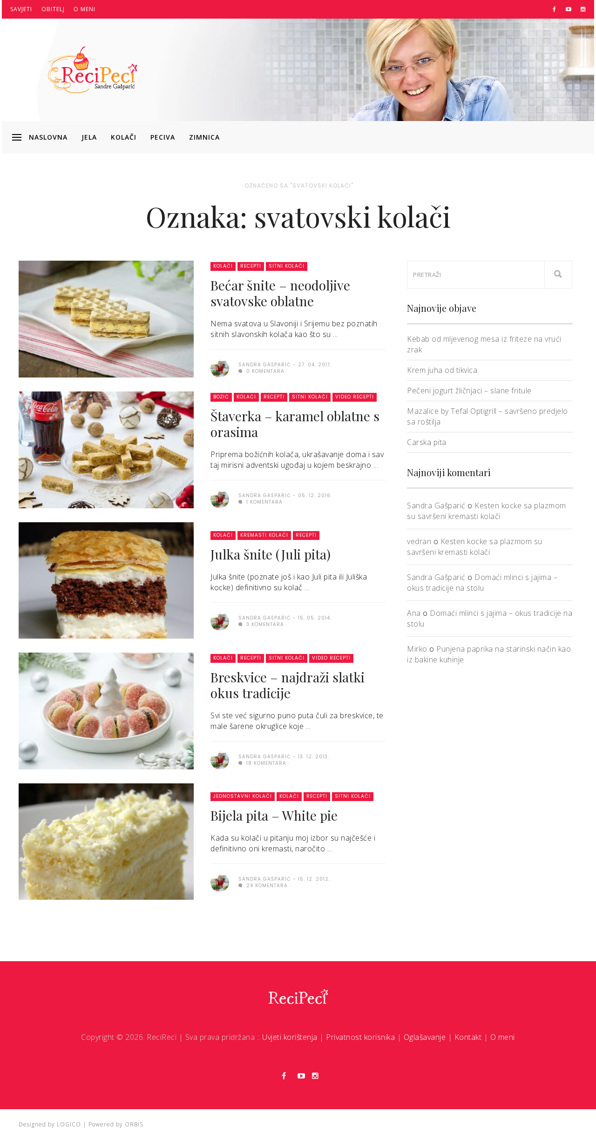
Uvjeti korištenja (290, 1037)
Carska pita (427, 442)
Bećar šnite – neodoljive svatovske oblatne (280, 293)
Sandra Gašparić (436, 505)
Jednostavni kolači (242, 796)
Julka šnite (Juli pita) (270, 554)
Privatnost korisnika (360, 1037)
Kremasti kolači (264, 535)
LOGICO (69, 1124)
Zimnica (204, 137)
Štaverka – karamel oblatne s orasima (294, 423)
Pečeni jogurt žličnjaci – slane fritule (469, 390)
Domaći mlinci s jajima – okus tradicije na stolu (482, 582)
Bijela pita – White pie (274, 815)
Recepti (250, 266)
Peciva (162, 137)
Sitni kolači (287, 266)
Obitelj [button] (53, 9)
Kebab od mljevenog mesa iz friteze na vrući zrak (484, 344)
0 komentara (264, 371)
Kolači (123, 137)
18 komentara (265, 763)
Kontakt (468, 1037)
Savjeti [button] (21, 9)
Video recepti (354, 396)
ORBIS (134, 1124)
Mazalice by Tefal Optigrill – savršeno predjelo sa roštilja (487, 416)
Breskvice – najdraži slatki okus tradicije (287, 684)
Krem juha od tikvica (442, 370)
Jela (89, 137)
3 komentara (264, 624)
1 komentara (263, 502)
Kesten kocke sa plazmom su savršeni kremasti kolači (486, 510)
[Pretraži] (558, 275)
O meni (84, 9)
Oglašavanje (425, 1037)
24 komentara (266, 885)
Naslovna (48, 137)
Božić (221, 396)
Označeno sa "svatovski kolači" (298, 185)
